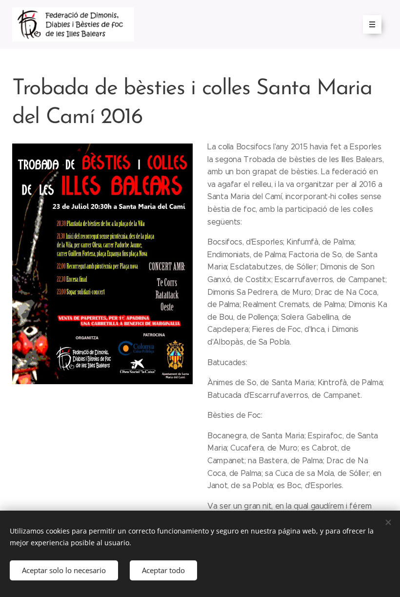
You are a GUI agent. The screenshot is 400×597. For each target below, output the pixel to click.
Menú (372, 24)
